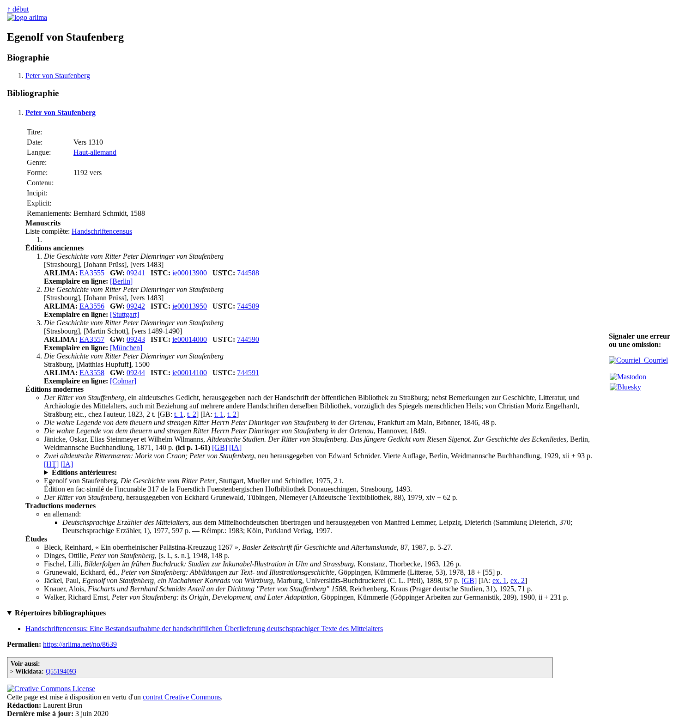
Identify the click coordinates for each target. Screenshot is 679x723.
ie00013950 (189, 306)
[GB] (219, 447)
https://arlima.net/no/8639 (80, 644)
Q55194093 (61, 671)
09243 (136, 339)
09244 (136, 373)
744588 (248, 273)
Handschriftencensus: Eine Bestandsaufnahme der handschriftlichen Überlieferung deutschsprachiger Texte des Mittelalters (204, 628)
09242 (136, 306)
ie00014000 (189, 339)
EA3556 (91, 306)
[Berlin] (121, 281)
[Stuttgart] (124, 314)
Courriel (654, 360)
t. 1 (178, 414)
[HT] (51, 464)
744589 (248, 306)
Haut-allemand (94, 152)
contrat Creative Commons (182, 697)
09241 (136, 273)
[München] (126, 348)
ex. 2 (517, 580)
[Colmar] (123, 381)
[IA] (235, 447)
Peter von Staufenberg (57, 75)
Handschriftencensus (102, 231)
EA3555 (91, 273)
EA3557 (91, 339)
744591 (248, 373)
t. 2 (191, 414)
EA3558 (91, 373)
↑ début (18, 9)
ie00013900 (189, 273)
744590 (248, 339)
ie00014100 (189, 373)
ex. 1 (499, 580)
